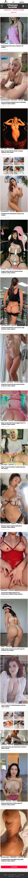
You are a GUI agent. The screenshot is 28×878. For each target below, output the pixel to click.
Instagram (14, 100)
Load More (14, 867)
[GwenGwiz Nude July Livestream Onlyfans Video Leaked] (14, 737)
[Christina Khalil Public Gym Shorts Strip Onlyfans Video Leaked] (14, 301)
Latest (6, 2)
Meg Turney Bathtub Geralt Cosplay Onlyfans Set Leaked (12, 151)
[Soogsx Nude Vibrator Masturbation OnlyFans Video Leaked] (14, 245)
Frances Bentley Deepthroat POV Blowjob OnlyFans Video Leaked (13, 103)
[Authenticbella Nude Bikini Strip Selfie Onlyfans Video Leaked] (14, 833)
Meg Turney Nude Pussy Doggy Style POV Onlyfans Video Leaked (13, 423)
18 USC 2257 (11, 876)
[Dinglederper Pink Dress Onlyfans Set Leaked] (14, 30)
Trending (21, 2)
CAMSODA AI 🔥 (8, 10)
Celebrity (13, 523)
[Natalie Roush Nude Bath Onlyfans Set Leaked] (14, 194)
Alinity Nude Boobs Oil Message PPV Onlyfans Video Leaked (11, 803)
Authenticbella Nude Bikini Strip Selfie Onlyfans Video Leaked (12, 860)
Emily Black (10, 382)
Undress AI (13, 12)
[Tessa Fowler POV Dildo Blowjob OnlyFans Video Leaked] (14, 679)
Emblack (3, 382)
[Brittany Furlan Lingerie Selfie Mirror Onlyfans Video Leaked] (14, 498)
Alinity (3, 646)
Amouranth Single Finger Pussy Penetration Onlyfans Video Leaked (11, 593)
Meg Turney (4, 148)
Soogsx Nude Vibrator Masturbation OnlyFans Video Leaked (12, 272)
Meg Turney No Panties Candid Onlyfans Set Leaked (13, 467)
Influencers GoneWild (12, 6)
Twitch (14, 801)
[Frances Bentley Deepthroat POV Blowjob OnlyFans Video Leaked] (14, 76)
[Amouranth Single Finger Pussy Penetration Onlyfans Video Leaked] (14, 561)
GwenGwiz (4, 744)
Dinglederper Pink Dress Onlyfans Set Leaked (12, 46)
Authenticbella (5, 857)
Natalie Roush (5, 211)
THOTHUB (15, 10)
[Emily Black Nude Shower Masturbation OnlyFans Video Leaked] (14, 358)
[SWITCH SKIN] (23, 6)
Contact (17, 876)
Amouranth (4, 590)
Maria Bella (14, 857)
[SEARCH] (26, 6)
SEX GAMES (21, 10)
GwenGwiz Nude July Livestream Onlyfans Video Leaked (13, 747)
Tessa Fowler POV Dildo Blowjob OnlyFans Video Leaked (13, 706)
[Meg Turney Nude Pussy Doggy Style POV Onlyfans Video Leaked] (14, 405)
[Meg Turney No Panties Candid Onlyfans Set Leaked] (14, 447)
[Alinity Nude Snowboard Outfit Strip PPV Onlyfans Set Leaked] (14, 623)
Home (5, 874)
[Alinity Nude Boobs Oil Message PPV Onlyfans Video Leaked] (14, 777)
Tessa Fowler (11, 703)
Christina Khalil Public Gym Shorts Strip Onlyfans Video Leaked (12, 328)
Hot (13, 2)
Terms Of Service (12, 874)
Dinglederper (4, 43)
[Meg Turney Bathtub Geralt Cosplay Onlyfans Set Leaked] (14, 128)
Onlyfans (12, 43)
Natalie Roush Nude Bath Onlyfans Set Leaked (12, 214)
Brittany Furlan (5, 523)
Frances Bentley (5, 100)
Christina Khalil (5, 325)
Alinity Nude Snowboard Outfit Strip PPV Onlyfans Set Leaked (13, 649)
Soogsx (9, 269)
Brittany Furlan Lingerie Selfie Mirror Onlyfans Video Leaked (11, 526)
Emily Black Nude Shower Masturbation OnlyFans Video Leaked (13, 385)
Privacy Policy (21, 874)
